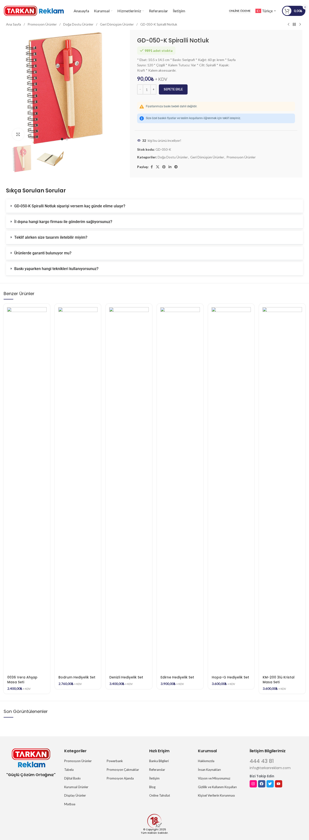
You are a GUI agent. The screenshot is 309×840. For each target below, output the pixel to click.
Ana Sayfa (14, 24)
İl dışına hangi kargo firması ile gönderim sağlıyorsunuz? (63, 221)
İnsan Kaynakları (209, 770)
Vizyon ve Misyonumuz (214, 778)
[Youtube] (278, 783)
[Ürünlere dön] (294, 24)
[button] (154, 206)
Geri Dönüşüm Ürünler (117, 24)
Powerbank (115, 761)
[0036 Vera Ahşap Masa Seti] (27, 488)
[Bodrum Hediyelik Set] (78, 488)
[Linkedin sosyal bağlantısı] (170, 167)
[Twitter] (270, 783)
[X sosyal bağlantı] (157, 167)
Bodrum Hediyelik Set (76, 677)
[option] (62, 139)
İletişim (154, 778)
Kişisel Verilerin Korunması (216, 795)
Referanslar (157, 770)
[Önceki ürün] (288, 24)
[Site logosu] (34, 10)
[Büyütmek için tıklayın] (18, 134)
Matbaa (69, 804)
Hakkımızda (206, 761)
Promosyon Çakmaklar (123, 770)
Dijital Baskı (72, 778)
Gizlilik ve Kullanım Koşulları (217, 787)
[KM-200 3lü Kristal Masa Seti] (282, 488)
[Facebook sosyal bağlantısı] (151, 167)
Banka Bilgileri (159, 761)
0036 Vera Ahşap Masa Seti (22, 679)
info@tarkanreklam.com (270, 767)
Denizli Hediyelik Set (126, 677)
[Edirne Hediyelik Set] (180, 488)
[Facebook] (261, 783)
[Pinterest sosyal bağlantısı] (164, 167)
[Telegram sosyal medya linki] (176, 167)
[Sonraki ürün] (300, 24)
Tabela (69, 770)
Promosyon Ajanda (120, 778)
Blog (152, 787)
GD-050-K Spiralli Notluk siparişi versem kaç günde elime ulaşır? (69, 206)
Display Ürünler (75, 795)
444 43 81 (262, 761)
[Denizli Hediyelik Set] (129, 488)
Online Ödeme (240, 11)
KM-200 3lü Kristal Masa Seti (279, 679)
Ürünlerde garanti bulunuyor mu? (42, 253)
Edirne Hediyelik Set (177, 677)
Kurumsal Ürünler (76, 787)
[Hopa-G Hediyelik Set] (231, 488)
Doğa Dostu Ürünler (78, 24)
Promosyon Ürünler (42, 24)
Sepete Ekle (173, 89)
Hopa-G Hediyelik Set (230, 677)
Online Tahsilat (159, 795)
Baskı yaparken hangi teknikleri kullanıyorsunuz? (56, 268)
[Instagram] (253, 783)
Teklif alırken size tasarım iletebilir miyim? (50, 237)
